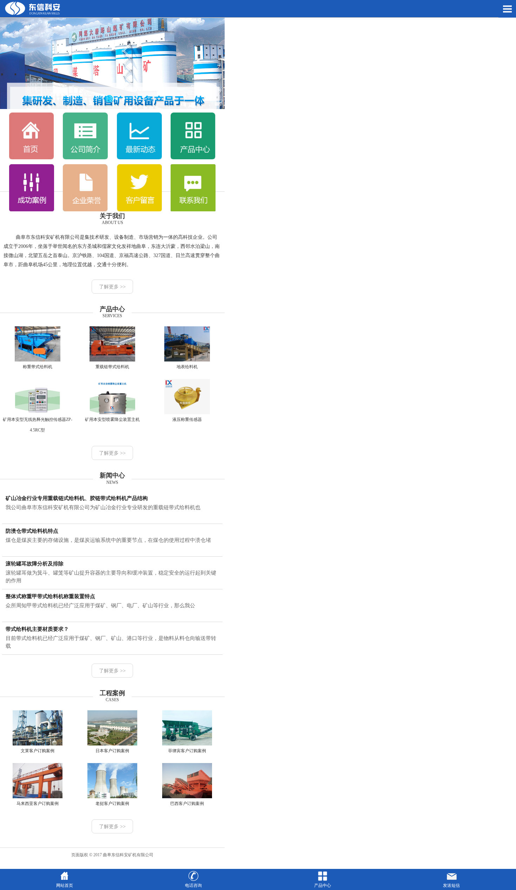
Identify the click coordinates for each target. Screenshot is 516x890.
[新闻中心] (139, 157)
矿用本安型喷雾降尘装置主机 (112, 419)
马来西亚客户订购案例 (37, 803)
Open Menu (507, 9)
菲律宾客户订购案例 (187, 750)
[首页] (31, 157)
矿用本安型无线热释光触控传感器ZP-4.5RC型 (37, 425)
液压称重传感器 (187, 419)
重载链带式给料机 (112, 366)
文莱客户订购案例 (37, 750)
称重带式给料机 (37, 366)
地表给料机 (187, 366)
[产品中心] (193, 157)
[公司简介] (85, 157)
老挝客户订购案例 (112, 803)
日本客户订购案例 (112, 750)
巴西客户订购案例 (187, 803)
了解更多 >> (112, 286)
